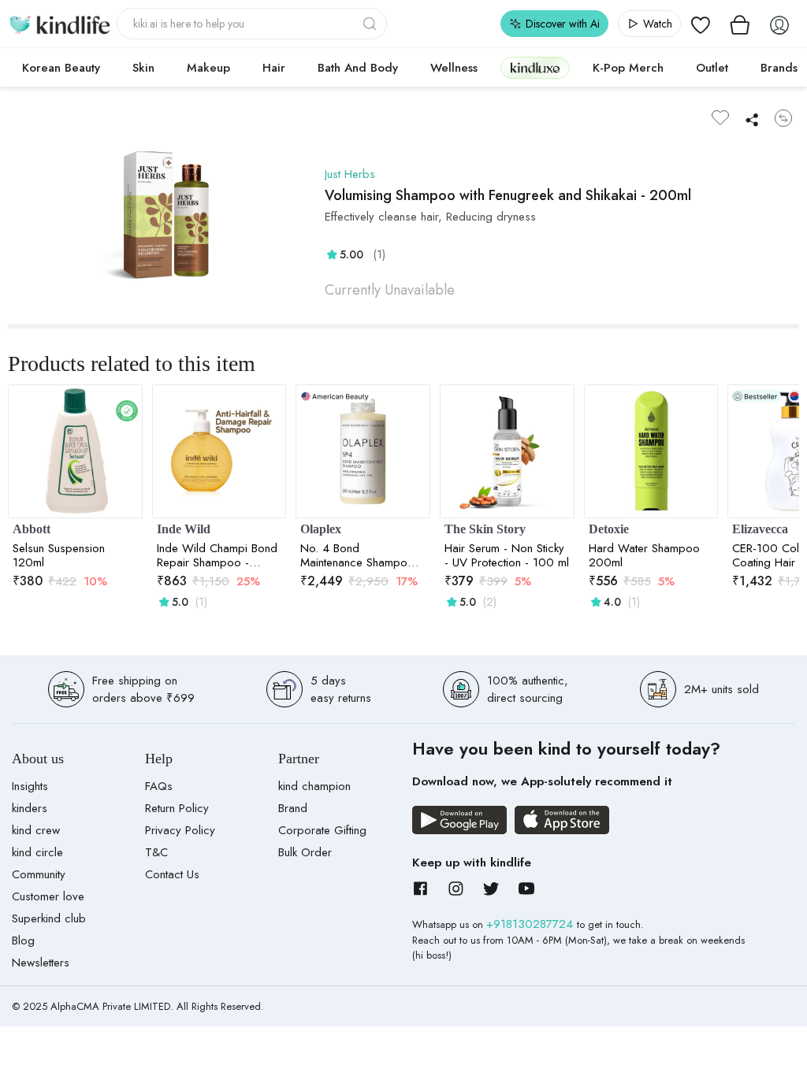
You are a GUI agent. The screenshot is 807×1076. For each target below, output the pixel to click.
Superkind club (49, 918)
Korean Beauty (61, 67)
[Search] (371, 23)
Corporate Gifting (322, 830)
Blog (23, 940)
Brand (292, 808)
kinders (29, 808)
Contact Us (172, 874)
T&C (156, 852)
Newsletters (40, 962)
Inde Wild (183, 529)
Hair (273, 67)
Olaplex (320, 529)
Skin (143, 67)
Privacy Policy (180, 830)
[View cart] (740, 23)
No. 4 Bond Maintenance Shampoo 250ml (357, 555)
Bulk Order (305, 852)
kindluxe (535, 67)
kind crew (36, 830)
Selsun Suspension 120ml (59, 555)
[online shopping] (59, 23)
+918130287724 (531, 924)
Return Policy (177, 808)
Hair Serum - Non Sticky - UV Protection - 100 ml (506, 555)
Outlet (712, 67)
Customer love (48, 896)
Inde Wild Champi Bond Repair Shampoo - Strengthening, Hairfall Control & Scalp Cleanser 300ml (217, 555)
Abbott (31, 529)
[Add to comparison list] (783, 118)
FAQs (159, 786)
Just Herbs (350, 174)
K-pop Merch (628, 67)
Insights (30, 786)
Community (38, 874)
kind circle (37, 852)
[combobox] (252, 23)
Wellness (454, 67)
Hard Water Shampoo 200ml (644, 555)
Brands (779, 67)
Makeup (208, 67)
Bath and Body (358, 67)
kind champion (314, 786)
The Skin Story (485, 529)
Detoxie (609, 529)
